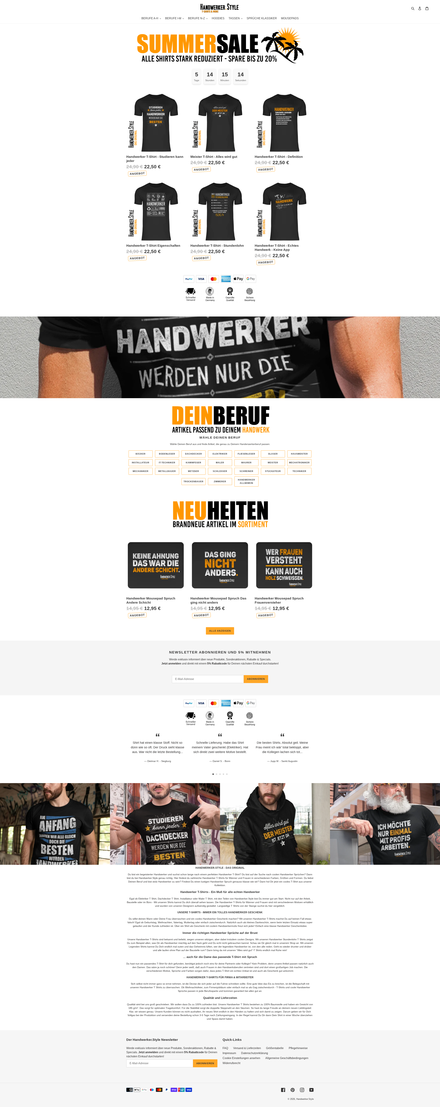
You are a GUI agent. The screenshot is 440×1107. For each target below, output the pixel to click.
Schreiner (247, 471)
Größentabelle (275, 1048)
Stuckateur (273, 471)
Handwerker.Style (305, 1099)
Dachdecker (193, 454)
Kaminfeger (193, 462)
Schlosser (220, 471)
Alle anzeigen (220, 630)
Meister (273, 462)
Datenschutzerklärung (254, 1053)
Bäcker (141, 454)
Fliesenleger (246, 454)
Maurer (246, 462)
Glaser (273, 454)
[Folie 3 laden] (220, 774)
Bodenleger (167, 454)
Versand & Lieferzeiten (247, 1048)
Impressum (229, 1053)
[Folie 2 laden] (216, 774)
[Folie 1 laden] (213, 774)
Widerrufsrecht (231, 1063)
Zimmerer (220, 481)
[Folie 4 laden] (223, 774)
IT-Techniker (167, 462)
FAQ (225, 1048)
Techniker (299, 471)
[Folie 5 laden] (227, 774)
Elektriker (220, 454)
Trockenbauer (194, 481)
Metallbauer (167, 471)
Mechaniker (141, 471)
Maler (220, 462)
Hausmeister (299, 454)
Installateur (140, 462)
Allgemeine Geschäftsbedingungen (286, 1058)
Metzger (193, 471)
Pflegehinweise (298, 1048)
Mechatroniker (299, 462)
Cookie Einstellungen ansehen (241, 1058)
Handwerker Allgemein (246, 481)
